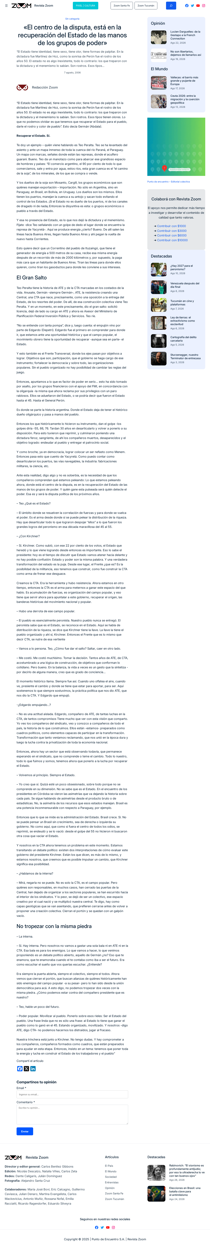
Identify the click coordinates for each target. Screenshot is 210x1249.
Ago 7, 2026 (177, 308)
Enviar (25, 1131)
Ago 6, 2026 (177, 328)
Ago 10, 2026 (177, 273)
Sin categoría (72, 18)
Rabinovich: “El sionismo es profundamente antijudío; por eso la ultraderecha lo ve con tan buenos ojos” (187, 1170)
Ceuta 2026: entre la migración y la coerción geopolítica (185, 99)
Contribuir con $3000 (172, 230)
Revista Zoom (37, 1157)
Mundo (161, 68)
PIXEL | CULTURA (85, 5)
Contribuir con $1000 (171, 226)
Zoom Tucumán (146, 5)
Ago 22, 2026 (178, 42)
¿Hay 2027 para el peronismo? (181, 267)
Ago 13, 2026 (177, 106)
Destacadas (161, 256)
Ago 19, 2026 (177, 59)
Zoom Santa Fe (122, 5)
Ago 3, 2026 (177, 362)
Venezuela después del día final (184, 285)
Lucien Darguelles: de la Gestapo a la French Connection (185, 35)
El (153, 68)
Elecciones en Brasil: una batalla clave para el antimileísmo (184, 1191)
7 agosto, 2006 (72, 72)
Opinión (158, 23)
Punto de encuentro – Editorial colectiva (168, 181)
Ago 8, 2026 (177, 291)
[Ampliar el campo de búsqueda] (171, 6)
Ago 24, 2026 (177, 1199)
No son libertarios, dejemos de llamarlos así (185, 53)
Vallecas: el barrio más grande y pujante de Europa (184, 81)
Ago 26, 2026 (177, 1179)
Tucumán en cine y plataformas (182, 302)
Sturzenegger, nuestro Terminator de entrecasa (185, 356)
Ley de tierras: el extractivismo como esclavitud (182, 321)
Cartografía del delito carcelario (183, 338)
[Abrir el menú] (6, 6)
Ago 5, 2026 (177, 344)
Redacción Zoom (45, 87)
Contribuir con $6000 (172, 235)
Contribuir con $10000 (172, 240)
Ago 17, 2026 (177, 88)
